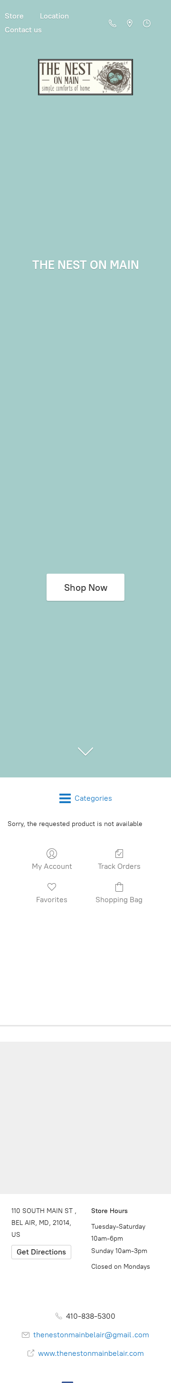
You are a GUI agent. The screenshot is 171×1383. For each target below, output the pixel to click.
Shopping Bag (118, 899)
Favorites (51, 899)
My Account (52, 866)
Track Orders (119, 866)
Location (54, 15)
